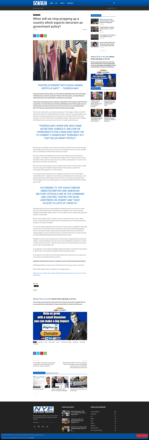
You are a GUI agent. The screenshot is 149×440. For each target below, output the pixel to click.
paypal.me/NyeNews (78, 265)
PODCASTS (70, 3)
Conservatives (40, 342)
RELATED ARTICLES (39, 373)
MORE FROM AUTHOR (52, 373)
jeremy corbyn (52, 342)
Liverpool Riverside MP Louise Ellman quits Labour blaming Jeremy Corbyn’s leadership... (107, 44)
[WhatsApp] (45, 35)
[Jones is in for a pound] (41, 382)
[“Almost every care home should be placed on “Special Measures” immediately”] (95, 21)
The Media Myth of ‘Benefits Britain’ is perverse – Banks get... (107, 29)
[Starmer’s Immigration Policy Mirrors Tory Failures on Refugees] (60, 382)
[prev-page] (34, 394)
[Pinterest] (41, 35)
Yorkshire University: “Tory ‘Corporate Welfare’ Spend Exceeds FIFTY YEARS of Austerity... (96, 103)
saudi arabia (75, 342)
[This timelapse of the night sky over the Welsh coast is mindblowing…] (95, 37)
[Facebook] (107, 8)
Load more (102, 50)
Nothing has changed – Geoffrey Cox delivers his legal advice (110, 120)
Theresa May (82, 342)
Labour (57, 342)
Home (51, 3)
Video (62, 3)
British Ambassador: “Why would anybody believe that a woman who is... (78, 413)
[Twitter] (115, 8)
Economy (93, 99)
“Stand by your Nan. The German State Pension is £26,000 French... (77, 420)
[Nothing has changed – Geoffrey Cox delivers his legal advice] (110, 113)
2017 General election (95, 116)
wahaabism (36, 343)
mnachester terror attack (66, 342)
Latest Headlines (40, 12)
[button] (114, 3)
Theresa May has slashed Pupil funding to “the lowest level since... (96, 120)
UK (56, 3)
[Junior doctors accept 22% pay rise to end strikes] (78, 382)
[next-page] (36, 394)
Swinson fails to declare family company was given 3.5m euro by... (79, 428)
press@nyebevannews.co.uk (46, 422)
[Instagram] (109, 8)
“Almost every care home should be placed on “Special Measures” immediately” (107, 21)
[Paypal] (112, 8)
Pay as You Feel (45, 299)
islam (46, 342)
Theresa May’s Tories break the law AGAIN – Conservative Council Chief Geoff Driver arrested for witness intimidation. (44, 364)
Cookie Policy (31, 437)
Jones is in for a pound (38, 389)
